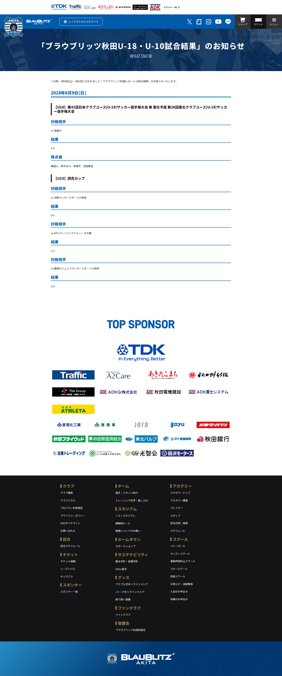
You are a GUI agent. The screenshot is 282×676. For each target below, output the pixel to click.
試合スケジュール (70, 546)
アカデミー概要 (179, 500)
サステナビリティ (133, 554)
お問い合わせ (67, 531)
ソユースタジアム (125, 515)
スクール (180, 539)
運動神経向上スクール (182, 561)
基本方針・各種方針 (126, 561)
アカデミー (182, 486)
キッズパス (66, 576)
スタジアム (127, 509)
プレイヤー (176, 508)
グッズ (123, 577)
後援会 (123, 623)
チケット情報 (67, 561)
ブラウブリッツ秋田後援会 (130, 630)
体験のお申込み (179, 599)
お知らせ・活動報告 (181, 584)
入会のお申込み (179, 591)
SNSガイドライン (70, 523)
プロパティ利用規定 (71, 508)
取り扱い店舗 (122, 599)
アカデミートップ (180, 493)
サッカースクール (180, 553)
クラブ (68, 486)
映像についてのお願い (127, 531)
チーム (123, 486)
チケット (70, 554)
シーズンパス (67, 569)
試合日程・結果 (179, 523)
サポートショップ (125, 546)
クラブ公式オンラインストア (131, 584)
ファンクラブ (129, 608)
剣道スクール (177, 576)
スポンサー (72, 585)
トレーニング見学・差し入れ (131, 500)
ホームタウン (129, 539)
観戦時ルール (122, 523)
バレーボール (177, 546)
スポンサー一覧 (170, 7)
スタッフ (175, 515)
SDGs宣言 (121, 569)
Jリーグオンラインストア (129, 592)
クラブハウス (67, 500)
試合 (66, 539)
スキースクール (179, 569)
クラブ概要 (66, 493)
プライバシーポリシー (72, 515)
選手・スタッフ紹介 (126, 493)
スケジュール (177, 531)
